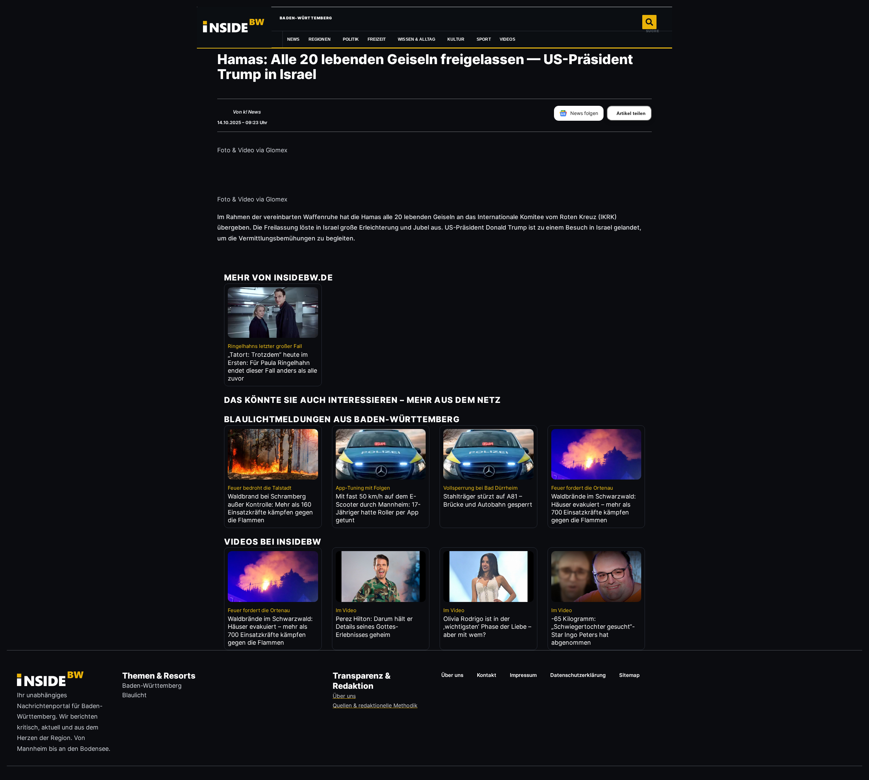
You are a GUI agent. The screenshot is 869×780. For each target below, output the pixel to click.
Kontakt (486, 675)
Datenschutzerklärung (578, 675)
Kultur (455, 39)
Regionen (320, 39)
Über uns (452, 675)
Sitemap (629, 675)
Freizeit (377, 39)
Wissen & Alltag (416, 39)
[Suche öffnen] (649, 22)
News (293, 39)
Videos (507, 39)
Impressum (523, 675)
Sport (484, 39)
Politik (351, 39)
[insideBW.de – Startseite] (234, 27)
